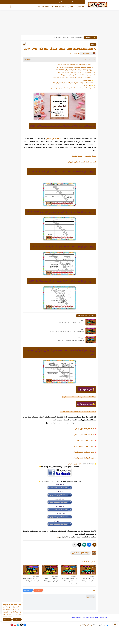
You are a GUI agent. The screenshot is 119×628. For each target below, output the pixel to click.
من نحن (65, 2)
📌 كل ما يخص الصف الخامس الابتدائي (84, 452)
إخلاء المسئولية (75, 617)
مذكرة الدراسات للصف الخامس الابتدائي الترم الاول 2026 (67, 37)
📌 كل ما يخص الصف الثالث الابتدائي (85, 440)
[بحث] (12, 6)
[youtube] (15, 625)
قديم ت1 (93, 44)
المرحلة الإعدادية (56, 6)
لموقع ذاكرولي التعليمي (75, 463)
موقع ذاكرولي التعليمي (86, 53)
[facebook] (24, 625)
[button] (89, 545)
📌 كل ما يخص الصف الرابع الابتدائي (85, 446)
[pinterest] (12, 625)
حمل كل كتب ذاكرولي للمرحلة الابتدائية (84, 156)
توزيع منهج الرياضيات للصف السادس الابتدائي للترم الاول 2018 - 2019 (75, 72)
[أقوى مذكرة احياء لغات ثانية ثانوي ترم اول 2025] (90, 339)
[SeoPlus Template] (107, 625)
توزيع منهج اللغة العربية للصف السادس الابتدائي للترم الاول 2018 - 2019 (75, 67)
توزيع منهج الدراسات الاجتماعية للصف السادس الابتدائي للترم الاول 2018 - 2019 (73, 77)
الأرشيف (71, 2)
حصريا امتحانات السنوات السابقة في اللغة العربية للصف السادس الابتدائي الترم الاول (72, 88)
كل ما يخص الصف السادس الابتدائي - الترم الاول (81, 162)
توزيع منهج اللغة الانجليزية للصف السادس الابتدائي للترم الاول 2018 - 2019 (74, 70)
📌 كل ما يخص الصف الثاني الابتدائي (85, 434)
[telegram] (18, 625)
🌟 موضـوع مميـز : (88, 80)
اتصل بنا (60, 2)
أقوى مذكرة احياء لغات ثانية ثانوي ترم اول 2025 (71, 340)
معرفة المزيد (7, 619)
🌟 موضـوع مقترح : (88, 85)
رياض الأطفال (80, 6)
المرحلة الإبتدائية (69, 6)
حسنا (17, 619)
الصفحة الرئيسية (79, 2)
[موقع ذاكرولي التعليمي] (97, 5)
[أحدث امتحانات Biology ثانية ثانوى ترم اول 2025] (90, 322)
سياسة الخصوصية (103, 617)
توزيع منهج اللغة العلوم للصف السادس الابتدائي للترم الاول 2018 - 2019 (75, 75)
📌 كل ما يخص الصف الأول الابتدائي (85, 428)
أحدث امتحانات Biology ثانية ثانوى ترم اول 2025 (71, 322)
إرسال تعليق (90, 597)
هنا (58, 537)
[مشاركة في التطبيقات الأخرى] (75, 545)
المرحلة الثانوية (45, 6)
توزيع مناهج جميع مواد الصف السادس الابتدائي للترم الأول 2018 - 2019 (75, 64)
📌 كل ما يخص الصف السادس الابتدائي (84, 458)
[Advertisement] (59, 22)
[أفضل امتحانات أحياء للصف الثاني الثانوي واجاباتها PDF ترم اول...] (90, 331)
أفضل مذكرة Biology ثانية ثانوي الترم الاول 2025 (31, 579)
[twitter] (21, 625)
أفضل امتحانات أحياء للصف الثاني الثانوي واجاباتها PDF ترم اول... (67, 331)
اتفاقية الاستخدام (94, 617)
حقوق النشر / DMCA (84, 617)
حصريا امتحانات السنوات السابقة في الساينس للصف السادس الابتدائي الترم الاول (73, 83)
